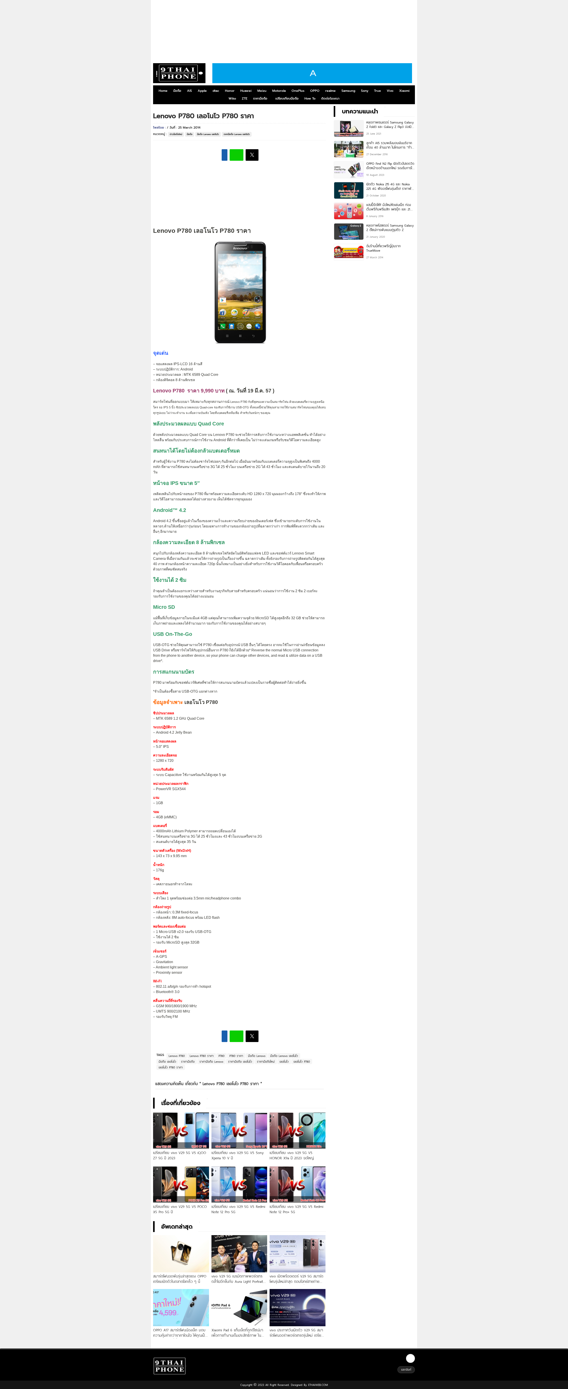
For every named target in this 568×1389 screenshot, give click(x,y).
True (377, 90)
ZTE (244, 98)
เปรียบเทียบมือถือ (287, 98)
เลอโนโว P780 (302, 1061)
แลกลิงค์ (406, 1369)
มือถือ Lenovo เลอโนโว (208, 134)
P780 (222, 1056)
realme (330, 90)
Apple (202, 90)
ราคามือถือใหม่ (266, 1061)
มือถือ (177, 90)
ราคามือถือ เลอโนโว (240, 1061)
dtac (216, 90)
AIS (189, 90)
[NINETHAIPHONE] (179, 73)
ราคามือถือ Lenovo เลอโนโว (237, 134)
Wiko (232, 98)
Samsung (348, 90)
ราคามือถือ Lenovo (211, 1061)
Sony (364, 90)
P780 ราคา (236, 1056)
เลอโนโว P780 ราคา (171, 1067)
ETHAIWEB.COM (317, 1385)
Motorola (279, 90)
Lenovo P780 (177, 1056)
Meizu (261, 90)
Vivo (390, 90)
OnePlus (298, 90)
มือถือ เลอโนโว (167, 1061)
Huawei (246, 90)
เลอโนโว (284, 1061)
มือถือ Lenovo (256, 1056)
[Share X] (252, 155)
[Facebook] (410, 1358)
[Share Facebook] (224, 155)
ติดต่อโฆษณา (330, 98)
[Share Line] (236, 155)
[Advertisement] (284, 30)
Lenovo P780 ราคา (202, 1056)
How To (310, 98)
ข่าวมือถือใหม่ (176, 134)
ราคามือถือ (260, 98)
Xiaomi (404, 90)
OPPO (315, 90)
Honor (230, 90)
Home (163, 90)
